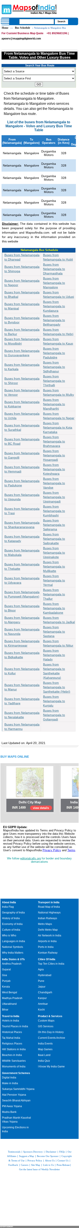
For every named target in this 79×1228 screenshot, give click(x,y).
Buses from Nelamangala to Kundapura (54, 306)
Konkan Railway (47, 952)
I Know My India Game (51, 1066)
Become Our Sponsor (48, 1156)
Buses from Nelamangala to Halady (54, 655)
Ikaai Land (44, 1055)
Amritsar (43, 1003)
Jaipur (41, 986)
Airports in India (47, 941)
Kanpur (42, 998)
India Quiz (44, 1060)
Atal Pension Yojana (14, 1094)
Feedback (13, 1165)
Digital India (9, 1077)
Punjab (6, 980)
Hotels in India (10, 1020)
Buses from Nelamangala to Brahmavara (54, 441)
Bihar (5, 1009)
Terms (71, 850)
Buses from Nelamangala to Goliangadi (54, 715)
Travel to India (10, 1016)
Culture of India (11, 929)
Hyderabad (44, 975)
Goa (4, 975)
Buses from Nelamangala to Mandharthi (54, 404)
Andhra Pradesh (12, 963)
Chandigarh (45, 992)
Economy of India (12, 924)
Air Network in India (49, 935)
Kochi (41, 1009)
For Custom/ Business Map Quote (22, 33)
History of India (11, 918)
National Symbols (12, 947)
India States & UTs (13, 959)
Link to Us (48, 1165)
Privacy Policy (52, 850)
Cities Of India (46, 959)
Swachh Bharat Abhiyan (16, 1100)
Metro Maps (45, 924)
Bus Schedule (22, 27)
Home (5, 27)
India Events (45, 1043)
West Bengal (9, 992)
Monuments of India (13, 1066)
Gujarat (6, 969)
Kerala (6, 986)
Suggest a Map (26, 1156)
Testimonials (14, 1151)
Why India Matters (12, 952)
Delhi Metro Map (48, 929)
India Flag (8, 906)
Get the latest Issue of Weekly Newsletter (39, 1169)
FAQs (62, 1151)
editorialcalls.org (30, 858)
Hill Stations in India (14, 1049)
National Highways (49, 912)
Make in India (10, 1083)
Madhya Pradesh (12, 998)
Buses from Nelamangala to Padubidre (54, 353)
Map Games (45, 1049)
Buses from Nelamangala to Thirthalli (54, 381)
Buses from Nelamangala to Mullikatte (54, 566)
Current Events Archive (51, 1037)
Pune (41, 980)
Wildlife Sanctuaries (14, 1060)
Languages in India (13, 941)
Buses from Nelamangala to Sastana (54, 631)
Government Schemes (16, 1073)
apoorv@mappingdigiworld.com (21, 38)
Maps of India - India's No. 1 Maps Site (6, 9)
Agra (41, 969)
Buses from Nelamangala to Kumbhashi (54, 511)
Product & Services (50, 1016)
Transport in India (48, 902)
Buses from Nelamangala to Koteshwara (54, 469)
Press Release (63, 1165)
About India (9, 902)
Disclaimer (51, 1151)
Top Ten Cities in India (51, 963)
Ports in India (46, 947)
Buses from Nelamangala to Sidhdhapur (54, 367)
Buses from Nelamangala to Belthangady (54, 320)
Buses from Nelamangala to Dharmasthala (54, 269)
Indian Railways (47, 918)
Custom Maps (46, 1020)
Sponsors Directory (33, 1151)
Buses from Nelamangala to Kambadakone (54, 608)
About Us (50, 1160)
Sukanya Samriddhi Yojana (18, 1089)
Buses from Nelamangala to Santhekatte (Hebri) (56, 687)
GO (39, 84)
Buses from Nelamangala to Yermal (54, 580)
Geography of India (13, 912)
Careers (24, 1165)
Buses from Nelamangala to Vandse (54, 483)
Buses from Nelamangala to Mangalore (54, 283)
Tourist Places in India (15, 1026)
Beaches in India (12, 1055)
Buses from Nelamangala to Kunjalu (54, 701)
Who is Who (9, 935)
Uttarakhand (9, 1003)
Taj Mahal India (11, 1037)
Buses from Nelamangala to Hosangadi (54, 455)
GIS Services (45, 1026)
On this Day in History (51, 1032)
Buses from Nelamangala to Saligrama (54, 525)
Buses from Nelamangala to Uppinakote (54, 552)
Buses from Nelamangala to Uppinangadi (54, 497)
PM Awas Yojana (12, 1106)
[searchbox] (36, 21)
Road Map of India (49, 906)
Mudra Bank (9, 1112)
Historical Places (12, 1032)
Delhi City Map (30, 802)
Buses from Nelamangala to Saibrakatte (54, 538)
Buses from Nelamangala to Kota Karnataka (57, 427)
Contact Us (62, 1160)
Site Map (35, 1165)
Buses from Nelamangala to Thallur (54, 594)
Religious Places (12, 1043)
